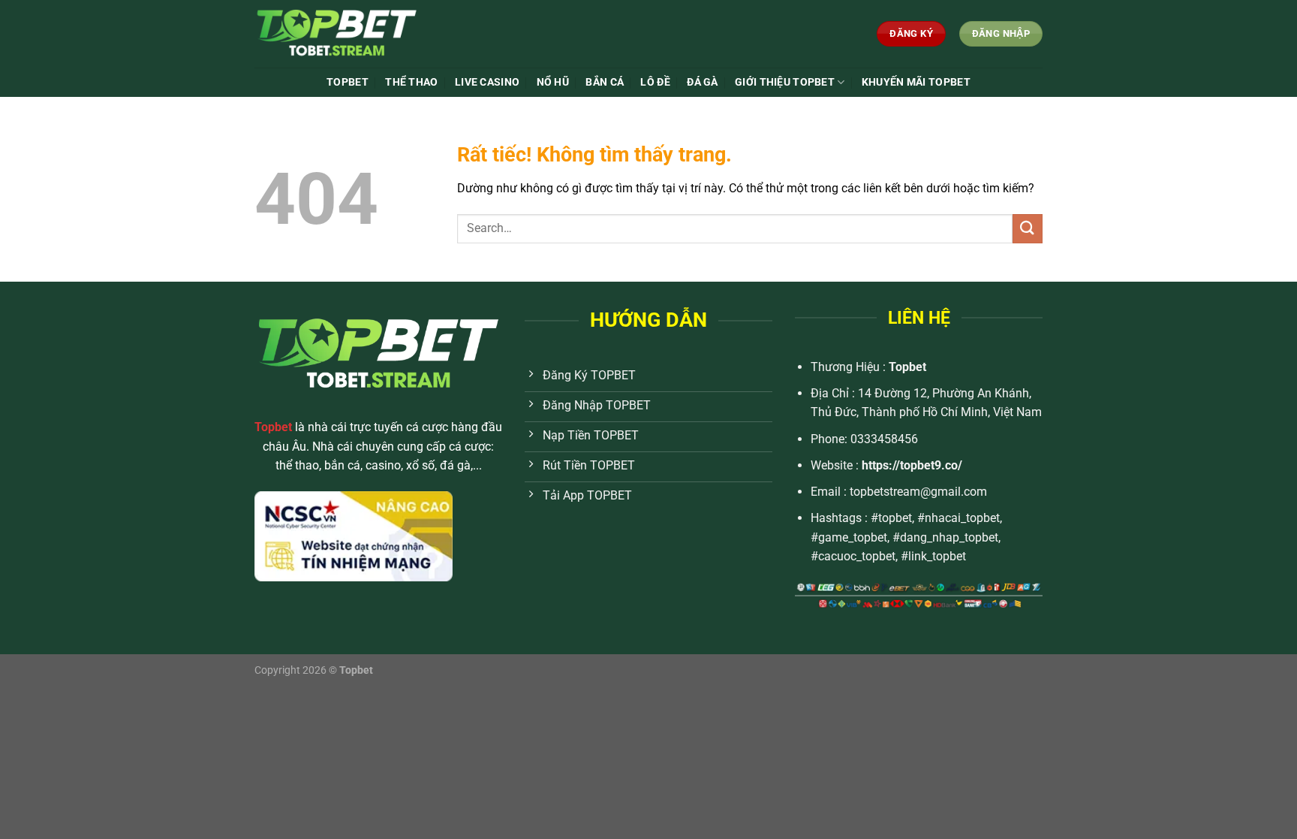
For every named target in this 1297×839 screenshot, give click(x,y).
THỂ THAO (411, 82)
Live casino (487, 82)
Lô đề (655, 82)
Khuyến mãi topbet (916, 82)
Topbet (907, 367)
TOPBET (348, 82)
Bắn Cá (604, 82)
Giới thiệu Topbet (785, 82)
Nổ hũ (553, 82)
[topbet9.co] (366, 34)
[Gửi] (1028, 228)
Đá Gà (702, 82)
